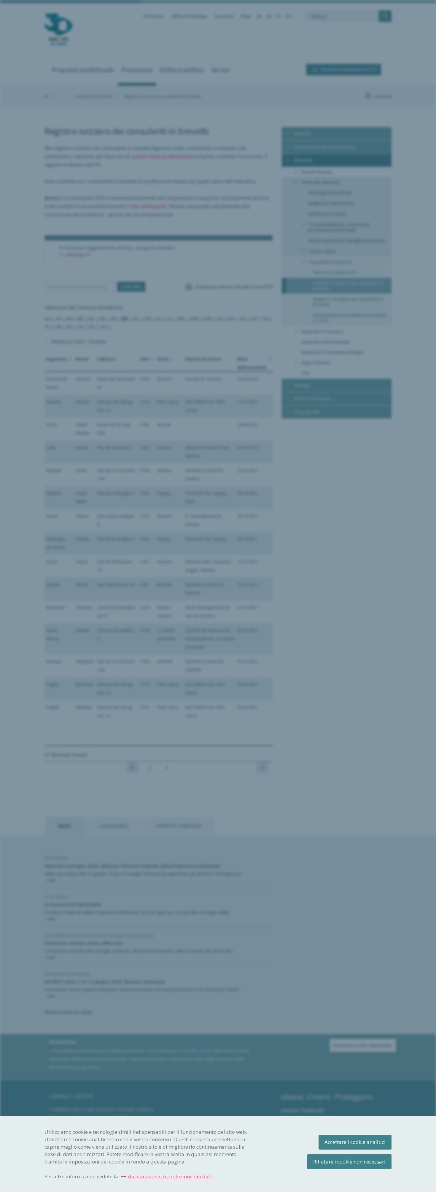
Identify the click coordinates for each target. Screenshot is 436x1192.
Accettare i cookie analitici (355, 1142)
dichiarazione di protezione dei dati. (170, 1176)
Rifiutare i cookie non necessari (349, 1161)
